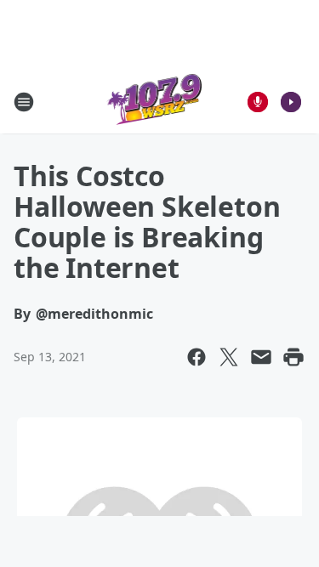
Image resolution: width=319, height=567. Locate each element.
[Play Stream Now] (291, 102)
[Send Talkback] (258, 102)
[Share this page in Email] (261, 357)
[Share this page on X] (229, 357)
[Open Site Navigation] (24, 102)
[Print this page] (293, 357)
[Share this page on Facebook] (196, 357)
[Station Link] (154, 101)
